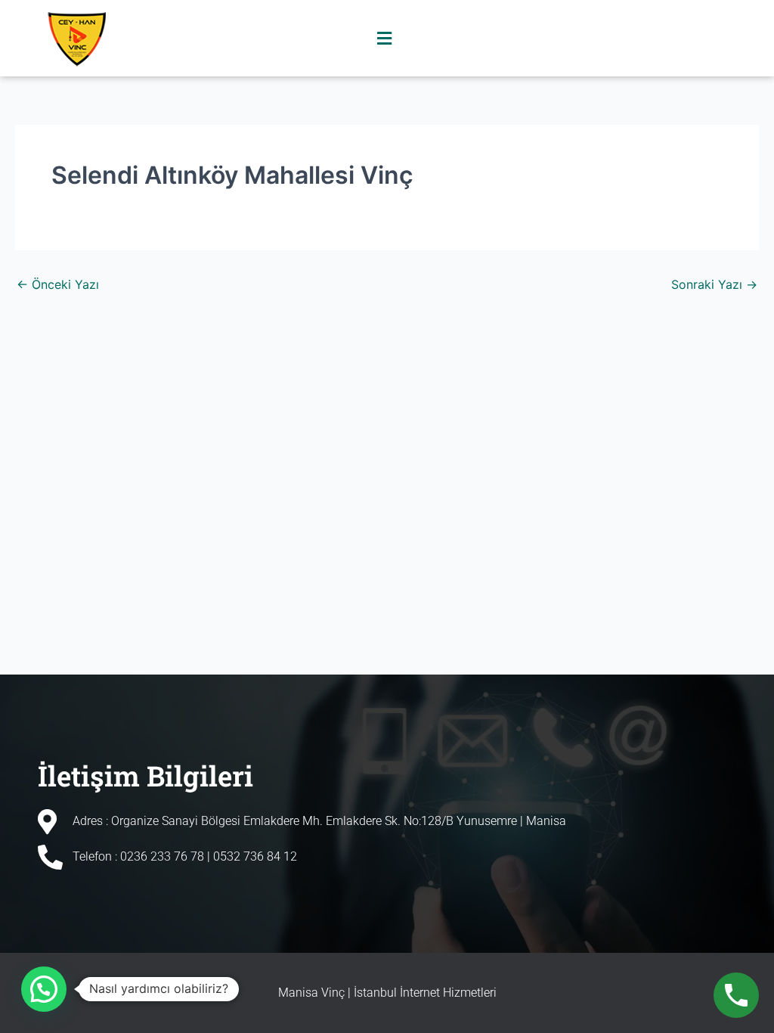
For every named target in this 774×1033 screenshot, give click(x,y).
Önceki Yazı (58, 284)
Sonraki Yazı (714, 284)
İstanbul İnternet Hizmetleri (425, 992)
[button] (385, 38)
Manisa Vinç (311, 992)
